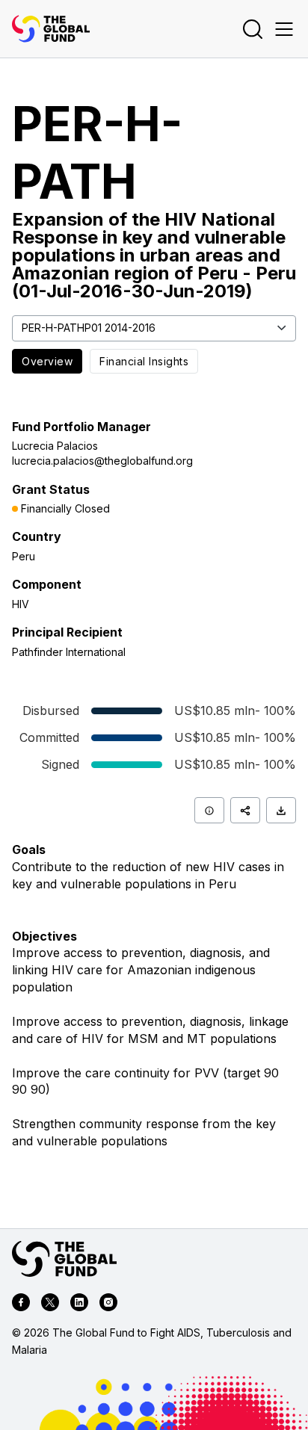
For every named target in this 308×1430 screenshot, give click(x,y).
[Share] (245, 810)
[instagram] (108, 1304)
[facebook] (21, 1304)
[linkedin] (79, 1304)
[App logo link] (51, 29)
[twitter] (50, 1304)
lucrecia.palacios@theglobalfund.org (102, 460)
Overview (47, 361)
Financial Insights (143, 361)
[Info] (209, 810)
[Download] (281, 810)
